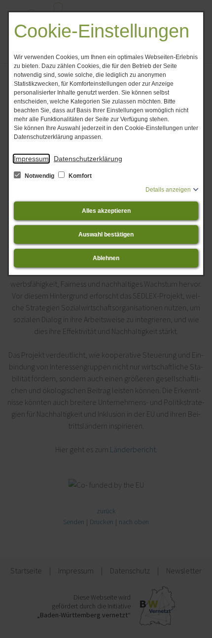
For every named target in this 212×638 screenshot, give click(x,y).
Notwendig (39, 175)
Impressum (31, 159)
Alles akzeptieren (106, 210)
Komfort (79, 175)
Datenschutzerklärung (88, 159)
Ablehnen (106, 258)
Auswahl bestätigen (106, 234)
